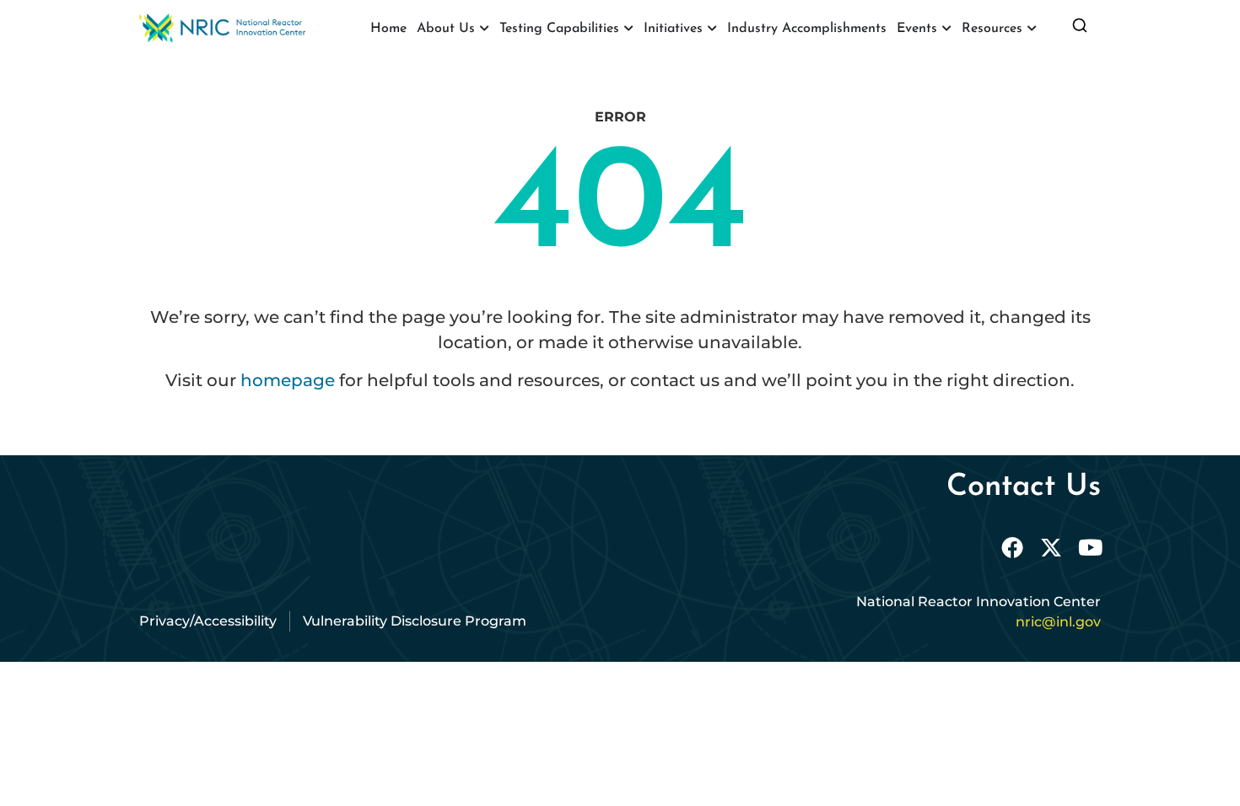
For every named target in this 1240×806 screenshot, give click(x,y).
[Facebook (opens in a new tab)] (1012, 547)
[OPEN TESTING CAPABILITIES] (628, 29)
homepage (287, 380)
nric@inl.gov (1058, 622)
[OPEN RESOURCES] (1032, 29)
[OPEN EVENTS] (946, 29)
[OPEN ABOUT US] (484, 29)
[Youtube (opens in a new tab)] (1090, 547)
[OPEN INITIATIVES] (712, 29)
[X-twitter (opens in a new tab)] (1051, 547)
